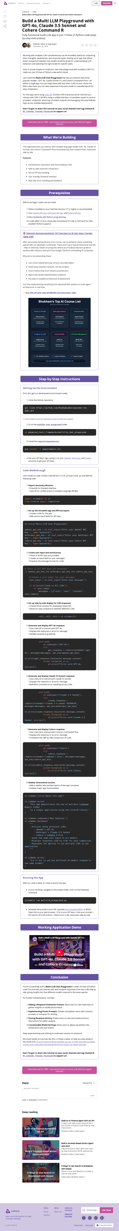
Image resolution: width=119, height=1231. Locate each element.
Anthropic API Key (55, 213)
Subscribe (107, 3)
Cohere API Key (74, 213)
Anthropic (76, 458)
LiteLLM (48, 94)
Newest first (87, 1083)
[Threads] (95, 1217)
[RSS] (101, 1217)
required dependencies (48, 441)
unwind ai (25, 12)
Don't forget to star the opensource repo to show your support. (49, 419)
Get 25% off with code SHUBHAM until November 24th (51, 292)
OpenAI (67, 458)
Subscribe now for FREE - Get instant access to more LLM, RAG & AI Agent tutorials (59, 123)
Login (96, 3)
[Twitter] (83, 1217)
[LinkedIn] (89, 1217)
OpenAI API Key (39, 213)
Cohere (88, 458)
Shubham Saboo (39, 44)
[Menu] (114, 3)
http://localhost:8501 (74, 909)
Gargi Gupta (52, 44)
